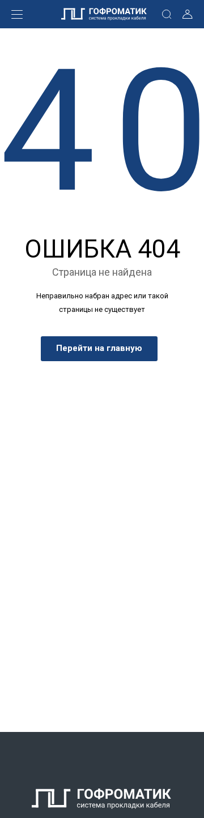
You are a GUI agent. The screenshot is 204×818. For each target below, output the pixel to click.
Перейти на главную (99, 348)
